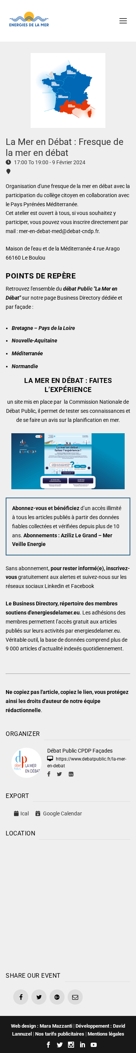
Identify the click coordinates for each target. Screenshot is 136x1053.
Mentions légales (106, 1034)
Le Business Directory (31, 603)
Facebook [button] (82, 586)
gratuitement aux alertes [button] (47, 577)
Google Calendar (62, 813)
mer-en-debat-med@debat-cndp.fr (59, 231)
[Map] (68, 904)
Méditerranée (27, 353)
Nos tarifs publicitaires (59, 1034)
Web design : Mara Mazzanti (41, 1026)
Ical (24, 813)
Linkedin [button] (54, 586)
